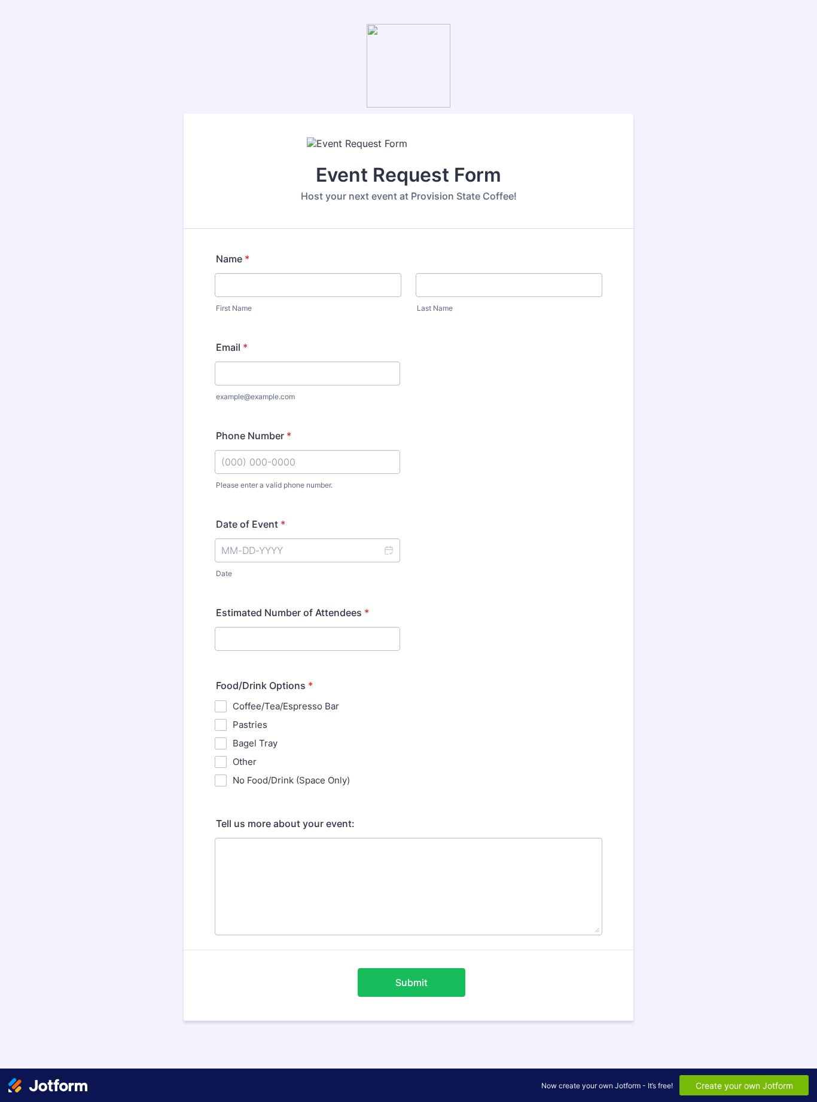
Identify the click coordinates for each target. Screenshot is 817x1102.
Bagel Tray (255, 743)
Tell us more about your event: (285, 823)
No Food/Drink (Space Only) (291, 780)
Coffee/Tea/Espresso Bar (286, 706)
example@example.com (255, 396)
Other (245, 761)
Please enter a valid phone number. (274, 484)
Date (224, 573)
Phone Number (253, 436)
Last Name (435, 308)
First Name (234, 308)
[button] (388, 550)
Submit (411, 982)
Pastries (250, 724)
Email (232, 347)
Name (232, 259)
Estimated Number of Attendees (292, 613)
